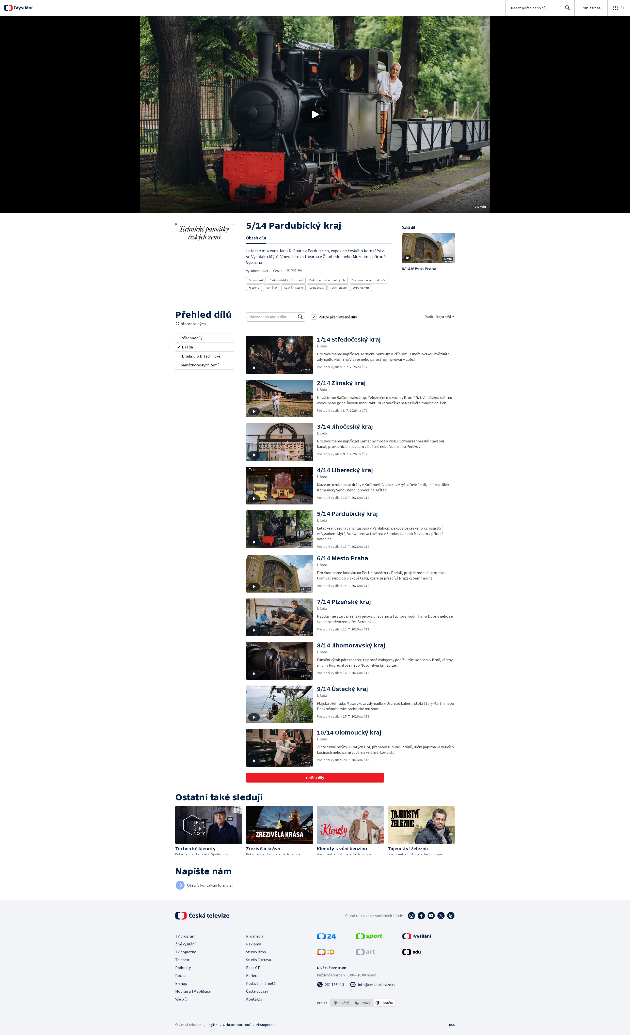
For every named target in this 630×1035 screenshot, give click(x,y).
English (212, 1024)
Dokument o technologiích (327, 280)
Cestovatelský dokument (286, 280)
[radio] (204, 337)
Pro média (254, 936)
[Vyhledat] (300, 317)
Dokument (256, 280)
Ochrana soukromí (237, 1024)
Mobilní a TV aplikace (193, 991)
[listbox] (362, 1003)
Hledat (567, 8)
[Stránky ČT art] (365, 953)
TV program (185, 936)
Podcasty (183, 967)
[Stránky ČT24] (326, 937)
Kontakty (254, 999)
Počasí (180, 975)
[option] (341, 1002)
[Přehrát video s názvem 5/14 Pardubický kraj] (315, 114)
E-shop (181, 983)
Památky (272, 287)
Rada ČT (253, 967)
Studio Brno (256, 951)
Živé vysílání (185, 943)
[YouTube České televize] (431, 916)
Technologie (338, 287)
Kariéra (252, 975)
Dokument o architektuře (368, 280)
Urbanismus (361, 287)
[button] (315, 114)
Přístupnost (265, 1024)
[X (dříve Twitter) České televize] (441, 916)
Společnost (316, 287)
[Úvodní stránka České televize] (202, 916)
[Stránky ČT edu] (411, 953)
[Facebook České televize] (421, 916)
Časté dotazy (257, 991)
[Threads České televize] (451, 916)
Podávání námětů (261, 983)
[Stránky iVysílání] (416, 937)
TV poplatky (185, 951)
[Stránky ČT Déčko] (325, 953)
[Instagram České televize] (411, 916)
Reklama (253, 943)
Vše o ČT (182, 999)
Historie (254, 287)
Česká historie (293, 287)
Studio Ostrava (258, 959)
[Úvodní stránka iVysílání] (23, 8)
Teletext (182, 959)
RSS (452, 1024)
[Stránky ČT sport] (369, 937)
